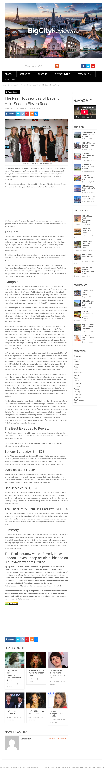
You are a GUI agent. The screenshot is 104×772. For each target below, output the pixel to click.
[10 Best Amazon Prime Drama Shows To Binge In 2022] (58, 660)
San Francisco (79, 400)
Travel (8, 74)
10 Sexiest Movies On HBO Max (88, 337)
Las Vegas (77, 392)
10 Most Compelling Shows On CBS (58, 713)
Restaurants (84, 74)
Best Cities (25, 74)
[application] (85, 112)
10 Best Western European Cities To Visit (88, 145)
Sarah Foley (9, 108)
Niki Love (32, 679)
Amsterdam (78, 356)
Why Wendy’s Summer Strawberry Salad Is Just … (88, 270)
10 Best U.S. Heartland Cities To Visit (88, 166)
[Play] (77, 117)
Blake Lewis (11, 684)
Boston (76, 381)
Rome (76, 370)
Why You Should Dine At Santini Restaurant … (88, 327)
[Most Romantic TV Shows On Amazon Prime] (36, 660)
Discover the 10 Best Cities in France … (88, 292)
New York (77, 397)
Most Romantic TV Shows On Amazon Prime (36, 672)
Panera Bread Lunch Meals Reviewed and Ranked (87, 245)
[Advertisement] (36, 204)
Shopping (42, 74)
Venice (76, 375)
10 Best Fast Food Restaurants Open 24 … (87, 219)
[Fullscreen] (94, 117)
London (76, 362)
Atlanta (76, 378)
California (77, 384)
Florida (76, 389)
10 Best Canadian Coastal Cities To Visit (88, 188)
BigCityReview (4, 767)
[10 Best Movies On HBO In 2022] (36, 700)
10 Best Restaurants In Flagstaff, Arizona (87, 315)
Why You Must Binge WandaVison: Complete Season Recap (14, 675)
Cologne (77, 359)
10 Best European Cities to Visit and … (88, 303)
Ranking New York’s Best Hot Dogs (88, 256)
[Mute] (91, 117)
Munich (76, 364)
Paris (76, 367)
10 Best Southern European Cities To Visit (88, 134)
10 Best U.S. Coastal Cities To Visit (88, 177)
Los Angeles (78, 395)
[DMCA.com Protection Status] (11, 605)
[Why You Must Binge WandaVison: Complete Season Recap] (14, 660)
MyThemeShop (33, 767)
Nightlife (9, 79)
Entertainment (62, 74)
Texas (76, 403)
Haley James (56, 681)
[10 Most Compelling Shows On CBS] (58, 700)
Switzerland (78, 373)
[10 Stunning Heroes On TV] (14, 700)
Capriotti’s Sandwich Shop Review (88, 231)
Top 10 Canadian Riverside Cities (88, 198)
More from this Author (57, 738)
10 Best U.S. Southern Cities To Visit (88, 156)
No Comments (35, 108)
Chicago (77, 386)
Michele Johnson (13, 717)
